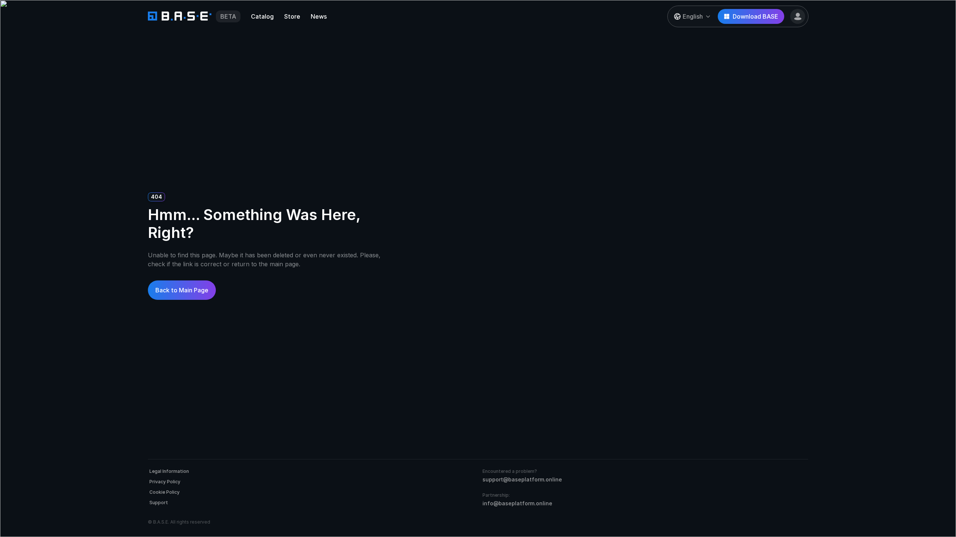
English (693, 16)
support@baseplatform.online (522, 479)
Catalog (262, 16)
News (319, 16)
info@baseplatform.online (517, 503)
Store (292, 16)
